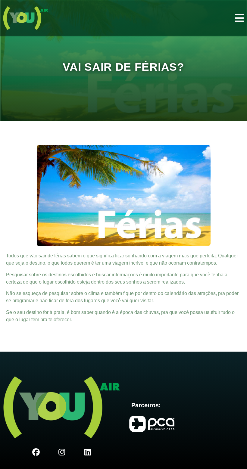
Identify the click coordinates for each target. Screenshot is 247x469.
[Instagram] (61, 452)
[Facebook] (35, 452)
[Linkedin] (87, 452)
